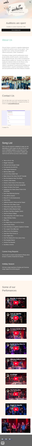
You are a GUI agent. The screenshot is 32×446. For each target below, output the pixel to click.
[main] (16, 24)
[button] (2, 2)
